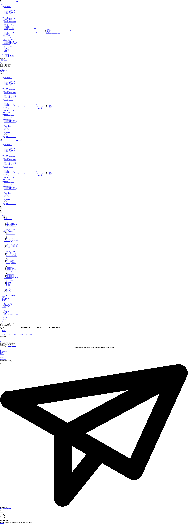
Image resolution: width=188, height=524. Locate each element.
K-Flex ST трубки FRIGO (8, 31)
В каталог (2, 523)
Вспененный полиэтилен (6, 40)
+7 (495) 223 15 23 (4, 60)
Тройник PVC (6, 45)
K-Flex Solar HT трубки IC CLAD (10, 22)
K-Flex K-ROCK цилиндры (7, 88)
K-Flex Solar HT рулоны (6, 17)
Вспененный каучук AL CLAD (9, 38)
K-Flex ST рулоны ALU (8, 26)
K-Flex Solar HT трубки (6, 20)
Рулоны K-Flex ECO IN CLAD (9, 10)
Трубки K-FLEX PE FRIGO (9, 56)
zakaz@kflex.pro (3, 61)
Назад (6, 217)
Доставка (1, 349)
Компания (6, 309)
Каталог (2, 4)
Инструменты (38, 32)
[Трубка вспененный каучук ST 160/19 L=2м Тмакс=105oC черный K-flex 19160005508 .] (17, 334)
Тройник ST (6, 47)
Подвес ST (6, 48)
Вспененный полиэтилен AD (9, 41)
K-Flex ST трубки (5, 107)
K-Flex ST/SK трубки (6, 35)
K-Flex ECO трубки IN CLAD (9, 14)
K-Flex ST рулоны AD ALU (9, 25)
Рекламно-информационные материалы (53, 33)
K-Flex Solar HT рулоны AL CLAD (10, 18)
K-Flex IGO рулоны (5, 15)
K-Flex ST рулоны (5, 23)
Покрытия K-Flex (39, 31)
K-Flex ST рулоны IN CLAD (9, 29)
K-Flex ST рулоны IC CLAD (9, 28)
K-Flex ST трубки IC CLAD (9, 33)
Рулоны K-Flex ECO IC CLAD (9, 9)
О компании (48, 29)
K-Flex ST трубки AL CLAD (9, 32)
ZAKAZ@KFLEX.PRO (12, 346)
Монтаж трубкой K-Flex (41, 106)
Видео (35, 28)
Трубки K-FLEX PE (5, 54)
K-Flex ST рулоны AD (8, 24)
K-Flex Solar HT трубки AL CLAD (10, 21)
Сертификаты (48, 30)
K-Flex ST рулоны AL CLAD (9, 27)
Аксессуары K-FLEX (6, 44)
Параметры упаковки (3, 351)
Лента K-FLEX (6, 49)
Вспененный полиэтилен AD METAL (10, 42)
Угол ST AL (6, 53)
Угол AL (5, 51)
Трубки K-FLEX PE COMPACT (9, 55)
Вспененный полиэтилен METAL (10, 43)
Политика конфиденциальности (5, 508)
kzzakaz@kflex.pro (3, 62)
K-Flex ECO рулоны (7, 7)
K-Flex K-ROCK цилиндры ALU (9, 16)
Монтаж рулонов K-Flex (41, 105)
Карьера (47, 32)
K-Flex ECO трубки (7, 11)
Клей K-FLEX (6, 50)
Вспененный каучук (5, 36)
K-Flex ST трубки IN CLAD (9, 34)
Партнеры (48, 31)
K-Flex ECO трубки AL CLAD (9, 12)
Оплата (1, 350)
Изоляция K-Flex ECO (6, 6)
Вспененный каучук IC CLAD (9, 39)
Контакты (2, 352)
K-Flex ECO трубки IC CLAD (9, 13)
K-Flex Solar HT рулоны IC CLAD (10, 19)
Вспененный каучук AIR (8, 37)
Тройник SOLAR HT (8, 46)
